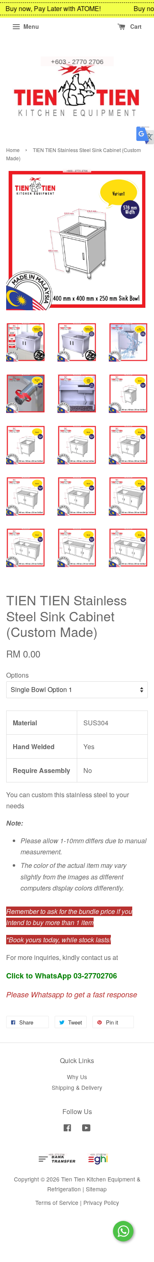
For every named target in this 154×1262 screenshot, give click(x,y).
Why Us (77, 1077)
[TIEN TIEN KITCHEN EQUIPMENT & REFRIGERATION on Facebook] (67, 1129)
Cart (135, 26)
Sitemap (96, 1189)
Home (13, 149)
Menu (30, 26)
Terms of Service (56, 1202)
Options (17, 675)
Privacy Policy (101, 1202)
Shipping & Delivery (77, 1087)
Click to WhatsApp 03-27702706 (61, 975)
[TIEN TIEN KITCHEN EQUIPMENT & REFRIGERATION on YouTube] (86, 1129)
